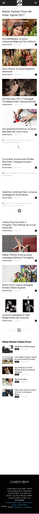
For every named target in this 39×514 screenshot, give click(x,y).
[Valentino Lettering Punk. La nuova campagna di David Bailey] (19, 180)
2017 (9, 8)
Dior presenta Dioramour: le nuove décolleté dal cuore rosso (19, 130)
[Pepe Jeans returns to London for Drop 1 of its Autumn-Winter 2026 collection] (7, 392)
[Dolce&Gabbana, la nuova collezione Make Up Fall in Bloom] (19, 27)
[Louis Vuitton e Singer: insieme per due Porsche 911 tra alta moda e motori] (7, 360)
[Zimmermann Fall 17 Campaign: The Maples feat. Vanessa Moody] (19, 87)
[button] (36, 3)
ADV (19, 502)
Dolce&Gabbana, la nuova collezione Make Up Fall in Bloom (19, 40)
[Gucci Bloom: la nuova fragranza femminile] (19, 57)
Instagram (28, 507)
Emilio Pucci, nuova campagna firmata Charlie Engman (17, 286)
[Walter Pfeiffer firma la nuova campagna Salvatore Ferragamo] (19, 243)
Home (4, 8)
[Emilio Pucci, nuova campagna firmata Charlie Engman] (19, 273)
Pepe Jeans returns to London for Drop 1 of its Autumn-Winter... (25, 392)
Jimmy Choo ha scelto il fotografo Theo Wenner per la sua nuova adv (19, 225)
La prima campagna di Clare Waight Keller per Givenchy (16, 316)
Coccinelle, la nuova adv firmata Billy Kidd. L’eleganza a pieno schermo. (18, 162)
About (15, 502)
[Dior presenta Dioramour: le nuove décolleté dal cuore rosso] (19, 117)
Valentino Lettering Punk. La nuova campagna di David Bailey (19, 193)
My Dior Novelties (21, 379)
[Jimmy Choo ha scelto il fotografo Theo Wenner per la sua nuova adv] (19, 210)
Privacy (14, 505)
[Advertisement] (18, 434)
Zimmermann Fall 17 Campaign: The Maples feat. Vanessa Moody (19, 100)
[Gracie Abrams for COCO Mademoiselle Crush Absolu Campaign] (7, 370)
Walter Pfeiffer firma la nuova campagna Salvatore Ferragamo (18, 256)
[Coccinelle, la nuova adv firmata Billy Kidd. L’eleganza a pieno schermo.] (19, 147)
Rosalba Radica (7, 44)
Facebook (17, 507)
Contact (8, 502)
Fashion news (27, 502)
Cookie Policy (22, 505)
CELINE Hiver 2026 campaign (25, 346)
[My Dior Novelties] (7, 382)
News (16, 349)
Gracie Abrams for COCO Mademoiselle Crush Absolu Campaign (25, 370)
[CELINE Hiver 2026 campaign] (7, 349)
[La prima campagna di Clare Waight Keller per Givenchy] (19, 303)
